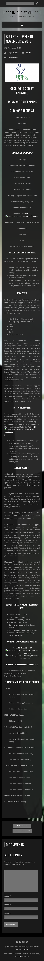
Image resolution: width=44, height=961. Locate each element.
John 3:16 (27, 653)
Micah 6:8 (32, 427)
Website (7, 913)
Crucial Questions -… (21, 831)
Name (7, 896)
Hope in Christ (22, 12)
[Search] (37, 3)
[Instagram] (20, 942)
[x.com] (27, 942)
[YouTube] (23, 942)
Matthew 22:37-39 (25, 648)
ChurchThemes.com (22, 956)
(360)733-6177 (23, 949)
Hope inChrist (13, 53)
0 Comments (13, 58)
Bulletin (28, 53)
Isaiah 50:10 (26, 214)
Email (7, 905)
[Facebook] (17, 942)
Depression (23, 826)
